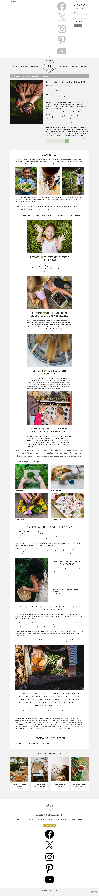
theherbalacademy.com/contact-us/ (46, 641)
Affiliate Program (62, 819)
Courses (15, 66)
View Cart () (13, 1)
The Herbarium (34, 66)
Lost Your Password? (78, 21)
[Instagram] (49, 862)
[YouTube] (49, 884)
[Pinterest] (49, 873)
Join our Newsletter (49, 825)
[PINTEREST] (62, 45)
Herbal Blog (20, 819)
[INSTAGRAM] (62, 34)
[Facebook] (49, 839)
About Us (83, 66)
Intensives (83, 139)
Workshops (24, 66)
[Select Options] (27, 790)
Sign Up (76, 29)
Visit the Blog (63, 66)
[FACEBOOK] (62, 11)
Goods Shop (74, 66)
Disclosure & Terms (77, 819)
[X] (62, 22)
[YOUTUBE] (62, 56)
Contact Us (20, 2)
